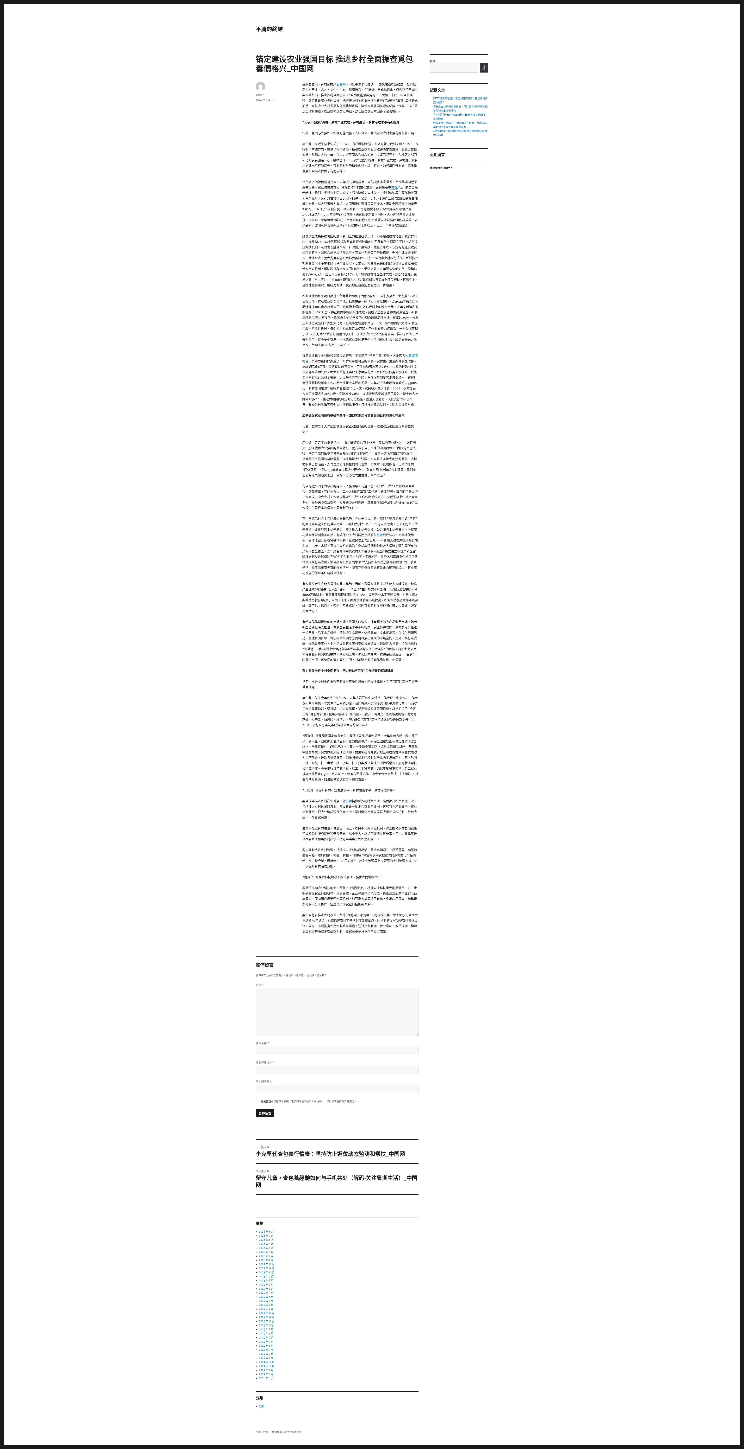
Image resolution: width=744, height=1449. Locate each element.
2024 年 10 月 (267, 1321)
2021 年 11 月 (266, 1378)
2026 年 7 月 (266, 1235)
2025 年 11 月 (266, 1268)
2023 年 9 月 (266, 1370)
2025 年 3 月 (266, 1301)
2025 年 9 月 (266, 1276)
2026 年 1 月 (266, 1260)
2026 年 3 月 (266, 1252)
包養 (394, 187)
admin (260, 94)
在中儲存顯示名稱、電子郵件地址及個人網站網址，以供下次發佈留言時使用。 (309, 1101)
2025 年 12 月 (267, 1264)
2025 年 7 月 (266, 1284)
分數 (261, 1406)
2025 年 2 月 (266, 1305)
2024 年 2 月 (266, 1354)
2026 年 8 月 (266, 1231)
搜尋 (432, 61)
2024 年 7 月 (266, 1333)
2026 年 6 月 (266, 1239)
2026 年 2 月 (266, 1256)
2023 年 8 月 (266, 1374)
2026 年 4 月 (266, 1248)
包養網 (341, 84)
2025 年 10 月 (267, 1272)
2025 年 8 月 (266, 1280)
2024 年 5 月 (266, 1341)
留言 (260, 984)
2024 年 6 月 (266, 1337)
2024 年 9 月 (266, 1325)
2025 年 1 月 (266, 1309)
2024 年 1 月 (266, 1358)
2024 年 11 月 (266, 1317)
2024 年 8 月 (266, 1329)
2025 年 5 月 (266, 1292)
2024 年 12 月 (267, 1313)
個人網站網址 (264, 1081)
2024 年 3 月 (266, 1349)
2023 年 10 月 (266, 1366)
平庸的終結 (269, 29)
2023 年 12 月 (266, 1362)
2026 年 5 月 (266, 1244)
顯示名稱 (262, 1043)
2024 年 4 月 (266, 1345)
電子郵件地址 (265, 1062)
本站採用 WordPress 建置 (287, 1432)
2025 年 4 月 (266, 1296)
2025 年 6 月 (266, 1288)
